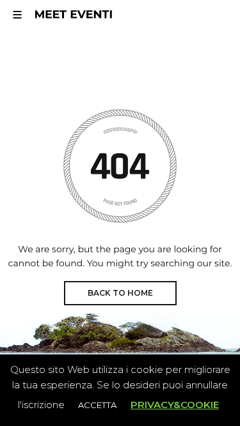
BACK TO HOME (120, 293)
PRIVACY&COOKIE (175, 405)
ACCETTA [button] (97, 405)
